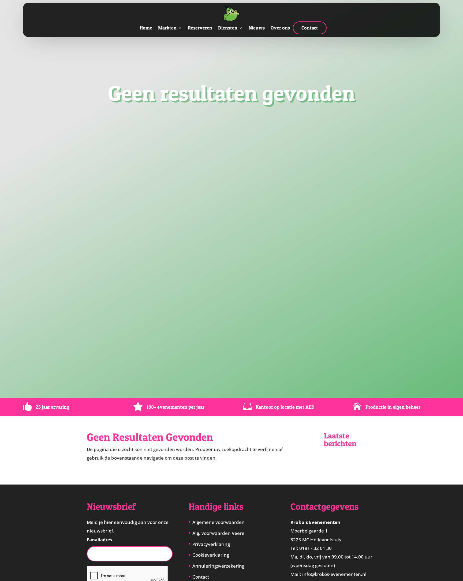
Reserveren (200, 28)
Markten (167, 28)
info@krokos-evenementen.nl (334, 574)
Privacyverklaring (211, 544)
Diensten (227, 28)
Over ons (280, 28)
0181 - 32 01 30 (315, 548)
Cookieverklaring (210, 555)
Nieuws (257, 28)
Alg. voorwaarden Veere (218, 533)
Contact (309, 28)
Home (146, 28)
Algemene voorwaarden (218, 522)
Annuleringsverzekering (218, 566)
